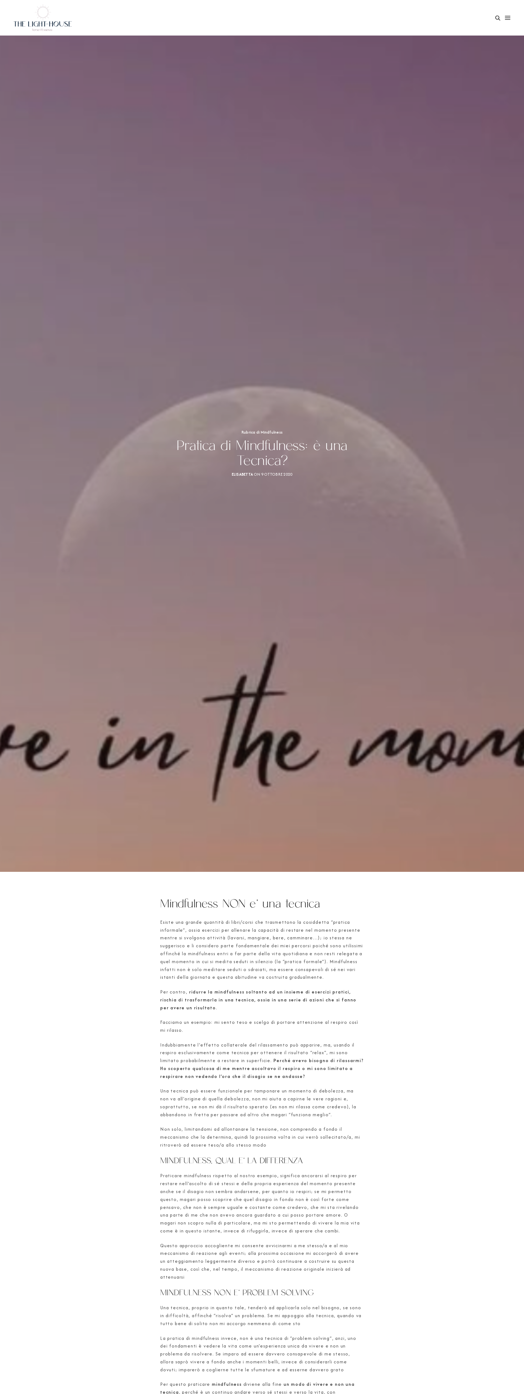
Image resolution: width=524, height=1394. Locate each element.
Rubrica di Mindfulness (262, 432)
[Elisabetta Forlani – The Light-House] (43, 17)
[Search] (497, 18)
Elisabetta (242, 474)
